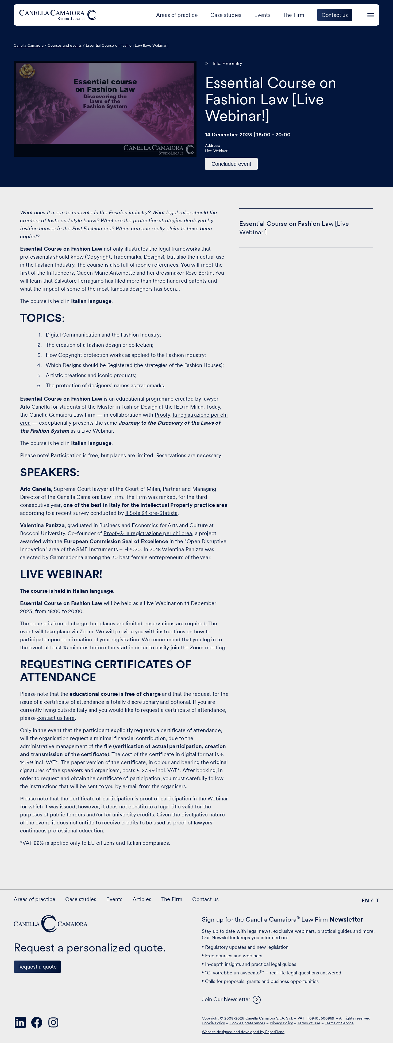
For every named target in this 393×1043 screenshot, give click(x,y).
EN (365, 900)
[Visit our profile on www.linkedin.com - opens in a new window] (20, 1022)
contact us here (56, 718)
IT (376, 900)
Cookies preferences (247, 1023)
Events (262, 15)
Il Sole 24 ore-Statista (151, 513)
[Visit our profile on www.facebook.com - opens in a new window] (36, 1022)
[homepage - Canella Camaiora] (51, 924)
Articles (142, 899)
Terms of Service (339, 1023)
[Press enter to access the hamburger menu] (370, 14)
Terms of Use (309, 1023)
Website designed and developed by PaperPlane (243, 1032)
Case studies (225, 15)
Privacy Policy (281, 1023)
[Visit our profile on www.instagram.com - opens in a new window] (53, 1022)
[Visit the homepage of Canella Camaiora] (58, 15)
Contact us (205, 899)
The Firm (293, 15)
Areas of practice (177, 15)
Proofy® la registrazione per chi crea (147, 533)
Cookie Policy (213, 1023)
